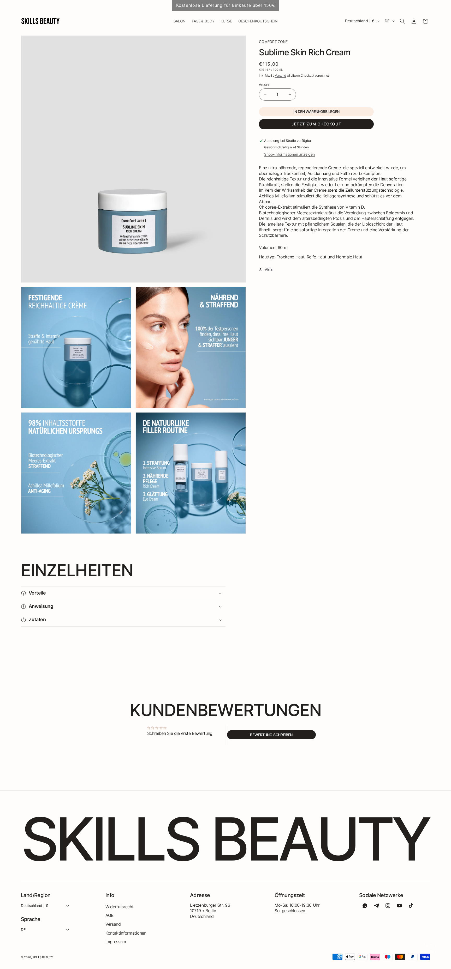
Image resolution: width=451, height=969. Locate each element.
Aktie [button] (269, 269)
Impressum (115, 941)
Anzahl (264, 84)
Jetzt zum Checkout (316, 124)
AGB (109, 915)
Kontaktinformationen (125, 933)
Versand (280, 75)
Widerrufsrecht (119, 906)
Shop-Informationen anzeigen (289, 154)
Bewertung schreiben (271, 734)
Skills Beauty (42, 957)
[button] (402, 21)
